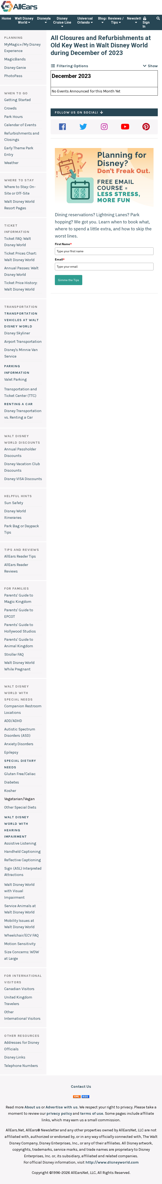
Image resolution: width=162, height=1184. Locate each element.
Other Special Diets (20, 807)
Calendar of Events (20, 125)
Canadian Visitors (19, 988)
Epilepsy (11, 752)
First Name (63, 244)
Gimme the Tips (68, 280)
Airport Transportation (23, 341)
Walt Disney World (24, 20)
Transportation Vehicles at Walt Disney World (21, 319)
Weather (11, 162)
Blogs (102, 18)
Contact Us (81, 1086)
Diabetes (11, 782)
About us (32, 1107)
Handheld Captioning (22, 851)
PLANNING (13, 38)
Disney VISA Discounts (23, 479)
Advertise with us (62, 1107)
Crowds (10, 108)
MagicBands (15, 59)
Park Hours (13, 116)
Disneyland (45, 18)
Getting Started (17, 99)
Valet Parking (15, 379)
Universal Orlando (85, 20)
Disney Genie (15, 67)
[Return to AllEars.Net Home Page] (32, 11)
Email (60, 259)
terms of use (91, 1113)
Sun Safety (13, 503)
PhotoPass (13, 75)
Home (6, 18)
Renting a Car (18, 404)
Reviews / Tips (116, 20)
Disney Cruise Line (62, 20)
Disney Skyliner (17, 333)
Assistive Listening (20, 843)
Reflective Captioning (22, 860)
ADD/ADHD (13, 720)
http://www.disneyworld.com (112, 1162)
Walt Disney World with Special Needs (18, 692)
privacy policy (59, 1113)
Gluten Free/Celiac (20, 774)
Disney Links (14, 1057)
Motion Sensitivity (19, 943)
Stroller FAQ (14, 654)
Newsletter (136, 18)
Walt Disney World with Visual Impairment (19, 891)
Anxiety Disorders (18, 744)
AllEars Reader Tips (20, 556)
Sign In (146, 24)
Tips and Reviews (21, 550)
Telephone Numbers (21, 1065)
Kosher (10, 790)
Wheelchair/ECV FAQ (21, 935)
